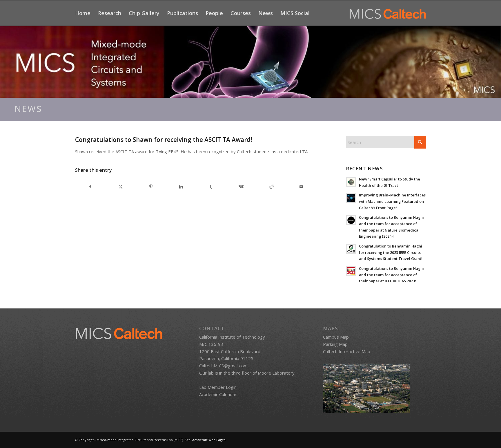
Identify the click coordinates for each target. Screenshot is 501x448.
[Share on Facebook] (90, 187)
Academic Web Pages (208, 440)
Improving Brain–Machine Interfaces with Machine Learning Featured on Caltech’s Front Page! (392, 201)
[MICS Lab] (387, 13)
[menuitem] (82, 13)
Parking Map (335, 344)
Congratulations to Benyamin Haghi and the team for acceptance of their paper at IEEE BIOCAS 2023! (391, 274)
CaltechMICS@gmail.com (223, 365)
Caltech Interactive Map (346, 351)
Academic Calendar (218, 394)
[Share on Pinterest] (151, 187)
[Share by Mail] (301, 187)
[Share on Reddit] (271, 187)
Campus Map (336, 337)
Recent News (364, 168)
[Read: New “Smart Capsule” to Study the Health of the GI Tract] (351, 182)
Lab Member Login (218, 387)
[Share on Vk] (241, 187)
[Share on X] (121, 187)
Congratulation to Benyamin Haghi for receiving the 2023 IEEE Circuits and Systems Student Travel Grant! (390, 252)
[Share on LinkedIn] (181, 187)
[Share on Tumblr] (211, 187)
